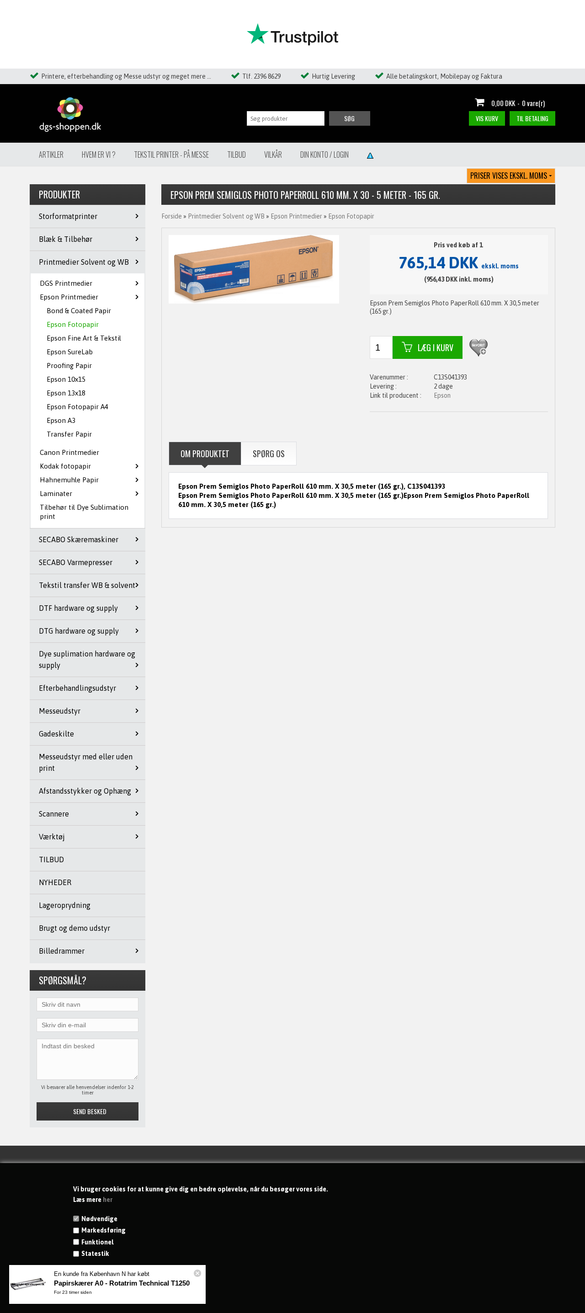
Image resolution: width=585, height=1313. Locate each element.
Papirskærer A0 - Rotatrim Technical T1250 (122, 1283)
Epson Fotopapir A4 (77, 407)
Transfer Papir (69, 434)
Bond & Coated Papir (79, 311)
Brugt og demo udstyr (74, 928)
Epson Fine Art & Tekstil (84, 338)
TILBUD (51, 859)
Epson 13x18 (66, 393)
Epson (442, 395)
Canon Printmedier (69, 452)
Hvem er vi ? (99, 154)
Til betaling (532, 118)
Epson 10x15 (66, 379)
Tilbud (236, 154)
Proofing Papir (69, 365)
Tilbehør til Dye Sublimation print (84, 511)
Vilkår (273, 154)
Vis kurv (487, 118)
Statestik (95, 1253)
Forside (171, 216)
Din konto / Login (324, 154)
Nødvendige (99, 1218)
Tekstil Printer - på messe (171, 154)
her (107, 1199)
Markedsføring (103, 1230)
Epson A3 (61, 420)
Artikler (51, 154)
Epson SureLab (70, 352)
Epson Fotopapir (73, 324)
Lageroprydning (64, 905)
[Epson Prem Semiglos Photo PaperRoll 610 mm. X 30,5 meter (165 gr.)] (254, 268)
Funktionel (97, 1242)
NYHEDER (55, 882)
